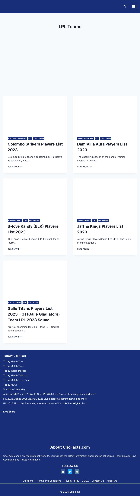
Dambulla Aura (85, 138)
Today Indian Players (14, 370)
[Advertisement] (70, 70)
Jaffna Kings (84, 220)
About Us (112, 480)
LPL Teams (39, 138)
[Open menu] (134, 6)
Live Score (9, 411)
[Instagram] (77, 471)
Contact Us (98, 480)
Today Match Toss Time (16, 380)
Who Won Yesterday (14, 389)
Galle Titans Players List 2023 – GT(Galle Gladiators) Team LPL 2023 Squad (34, 314)
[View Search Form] (124, 6)
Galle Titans (14, 303)
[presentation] (35, 114)
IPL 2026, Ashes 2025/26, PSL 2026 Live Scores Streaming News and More (45, 398)
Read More (15, 167)
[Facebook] (63, 471)
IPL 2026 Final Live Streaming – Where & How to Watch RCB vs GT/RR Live (44, 403)
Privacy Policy (71, 480)
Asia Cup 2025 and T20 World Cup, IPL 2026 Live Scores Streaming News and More (49, 394)
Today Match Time (13, 366)
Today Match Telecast (15, 375)
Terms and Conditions (49, 480)
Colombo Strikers (17, 138)
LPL (30, 138)
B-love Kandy (15, 220)
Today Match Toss (13, 361)
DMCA (85, 480)
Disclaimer (28, 480)
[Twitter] (70, 471)
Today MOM (10, 384)
